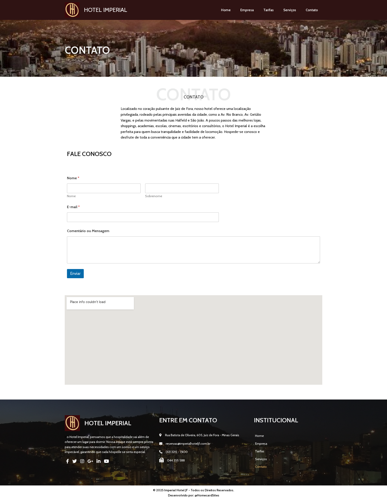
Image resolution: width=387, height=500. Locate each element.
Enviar (75, 273)
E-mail (73, 207)
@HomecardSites (207, 495)
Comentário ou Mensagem (88, 231)
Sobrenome (153, 196)
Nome (71, 196)
